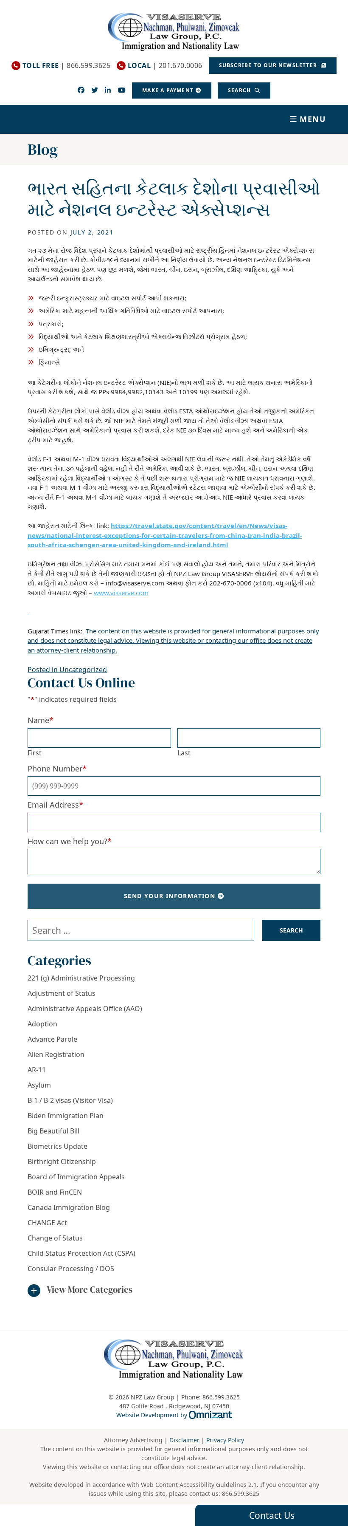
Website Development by (174, 1414)
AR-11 (37, 1069)
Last (184, 752)
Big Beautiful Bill (53, 1131)
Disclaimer (184, 1440)
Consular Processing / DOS (71, 1268)
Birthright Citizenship (62, 1161)
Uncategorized (83, 669)
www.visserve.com (121, 592)
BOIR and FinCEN (55, 1192)
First (35, 752)
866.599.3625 (240, 1493)
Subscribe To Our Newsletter (269, 65)
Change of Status (55, 1238)
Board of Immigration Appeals (76, 1176)
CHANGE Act (47, 1222)
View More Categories (89, 1289)
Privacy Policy (225, 1440)
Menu (313, 119)
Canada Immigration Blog (69, 1207)
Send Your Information (169, 896)
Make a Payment (168, 90)
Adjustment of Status (61, 993)
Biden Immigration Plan (66, 1115)
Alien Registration (56, 1054)
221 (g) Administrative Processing (81, 978)
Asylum (39, 1085)
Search (240, 90)
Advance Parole (52, 1039)
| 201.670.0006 (165, 65)
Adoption (42, 1024)
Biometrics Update (57, 1146)
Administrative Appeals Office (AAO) (85, 1008)
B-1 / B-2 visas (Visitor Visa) (70, 1100)
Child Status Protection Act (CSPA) (81, 1253)
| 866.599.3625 (66, 65)
